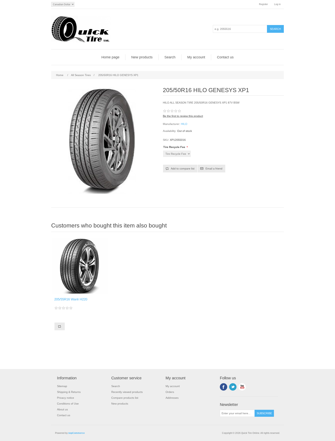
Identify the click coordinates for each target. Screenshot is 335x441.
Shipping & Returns (69, 391)
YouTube (242, 387)
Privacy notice (65, 397)
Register (263, 4)
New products (142, 57)
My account (196, 57)
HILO (184, 123)
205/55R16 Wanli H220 (70, 299)
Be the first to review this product (183, 116)
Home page (110, 57)
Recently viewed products (127, 391)
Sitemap (62, 386)
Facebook (223, 387)
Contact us (225, 57)
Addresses (172, 397)
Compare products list (124, 397)
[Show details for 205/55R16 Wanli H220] (80, 266)
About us (62, 409)
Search (169, 57)
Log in (277, 4)
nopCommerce (76, 433)
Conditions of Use (68, 403)
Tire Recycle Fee (174, 147)
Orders (170, 391)
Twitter (233, 387)
